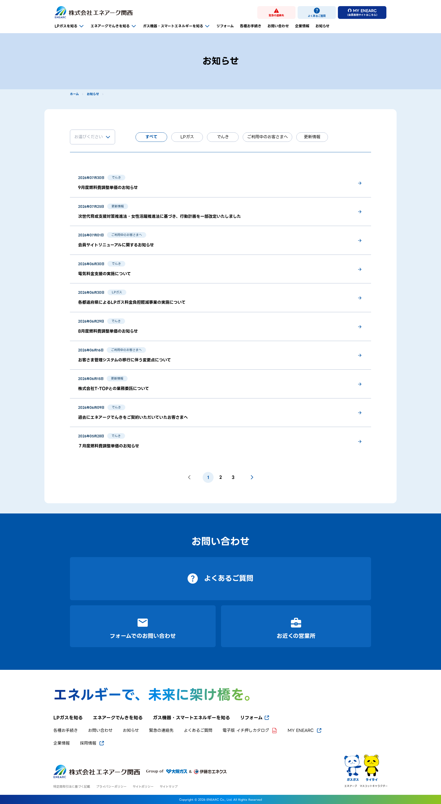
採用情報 (88, 743)
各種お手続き (250, 26)
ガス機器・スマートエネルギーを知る (173, 26)
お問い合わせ (278, 26)
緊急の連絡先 (161, 730)
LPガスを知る (66, 26)
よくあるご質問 (198, 730)
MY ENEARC (301, 730)
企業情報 (302, 26)
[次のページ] (252, 477)
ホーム (74, 94)
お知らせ (322, 26)
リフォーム (225, 26)
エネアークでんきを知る (110, 26)
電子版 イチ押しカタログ (246, 730)
